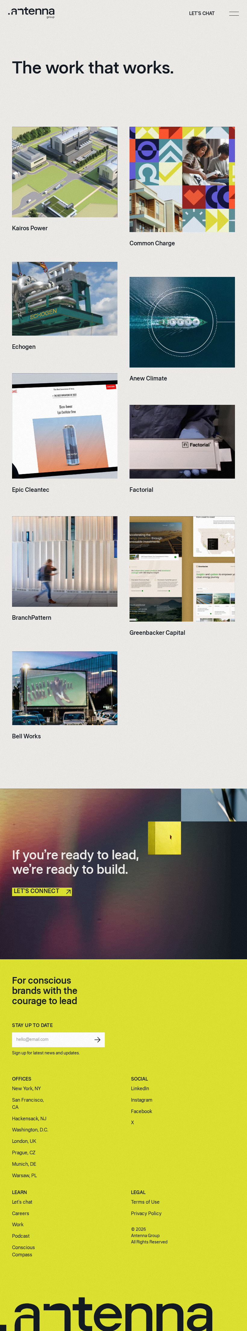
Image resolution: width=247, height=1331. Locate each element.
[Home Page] (31, 14)
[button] (234, 14)
